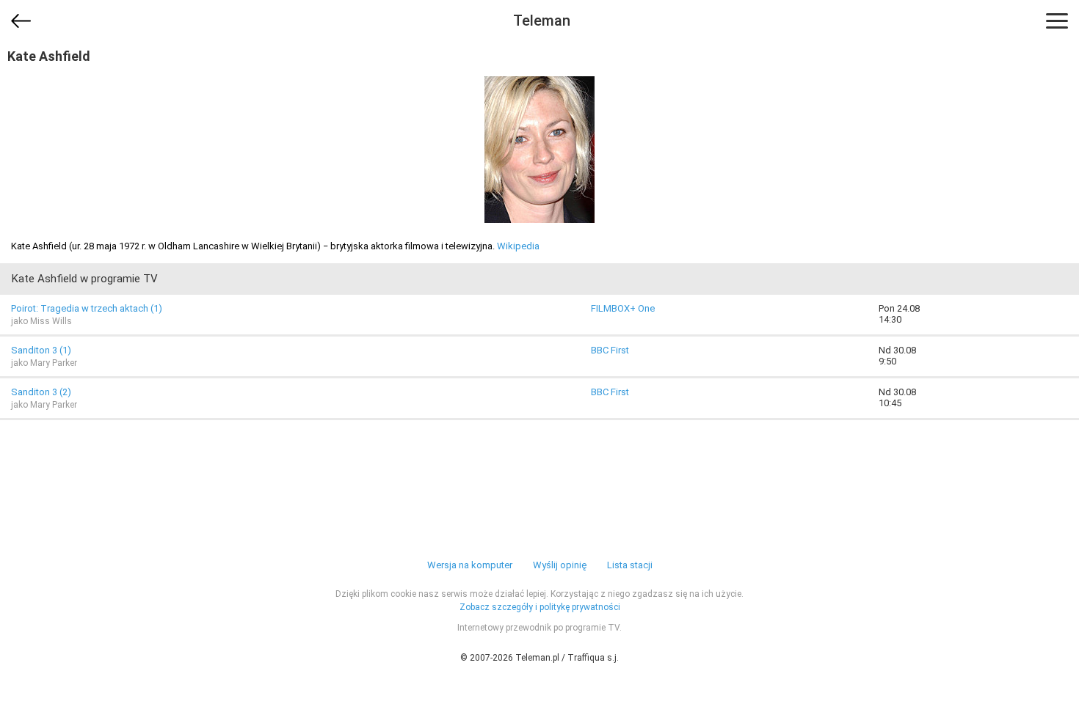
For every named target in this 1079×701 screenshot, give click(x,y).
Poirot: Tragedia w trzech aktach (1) (86, 308)
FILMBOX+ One (623, 308)
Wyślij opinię (559, 564)
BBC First (610, 350)
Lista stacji (630, 564)
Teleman (541, 20)
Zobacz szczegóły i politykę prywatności (539, 607)
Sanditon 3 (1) (41, 350)
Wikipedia (518, 246)
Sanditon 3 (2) (41, 391)
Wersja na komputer (469, 564)
